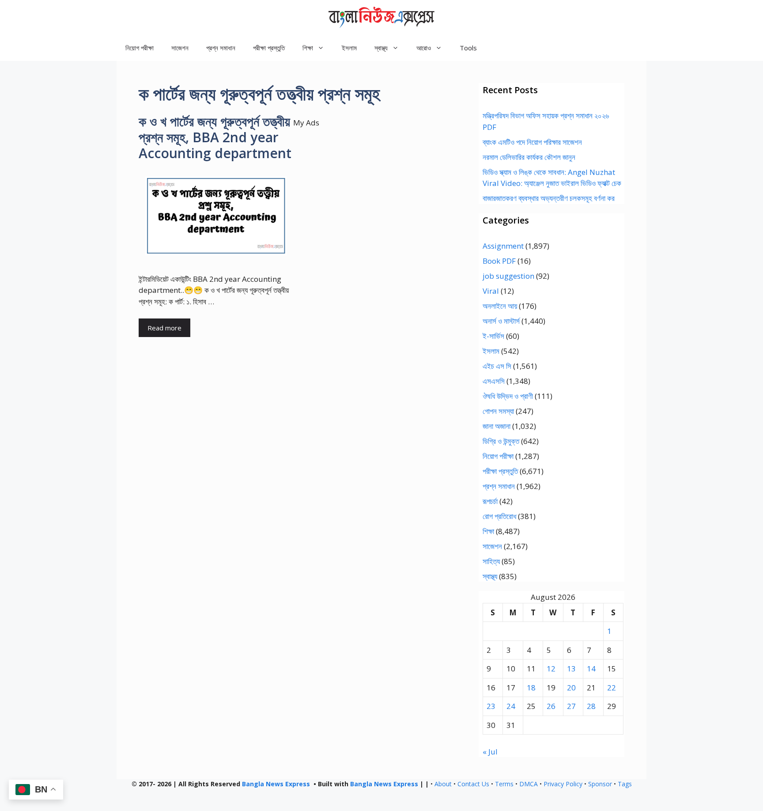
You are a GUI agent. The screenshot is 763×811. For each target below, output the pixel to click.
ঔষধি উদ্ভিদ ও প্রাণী (508, 396)
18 (531, 687)
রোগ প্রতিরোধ (499, 516)
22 (611, 687)
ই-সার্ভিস (493, 336)
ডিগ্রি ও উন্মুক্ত (501, 441)
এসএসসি (494, 381)
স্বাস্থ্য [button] (381, 47)
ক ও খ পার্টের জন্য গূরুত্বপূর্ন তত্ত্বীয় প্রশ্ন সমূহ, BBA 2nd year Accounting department (215, 137)
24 (510, 706)
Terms (504, 784)
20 (571, 687)
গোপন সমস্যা (498, 411)
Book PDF (499, 261)
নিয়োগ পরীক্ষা (139, 47)
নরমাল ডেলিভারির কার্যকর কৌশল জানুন (529, 157)
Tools (468, 47)
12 (551, 668)
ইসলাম (349, 47)
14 (591, 668)
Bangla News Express (276, 784)
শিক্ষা (488, 531)
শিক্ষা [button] (307, 47)
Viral (491, 291)
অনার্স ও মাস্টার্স (501, 321)
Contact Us (473, 784)
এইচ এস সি (497, 366)
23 (491, 706)
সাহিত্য (491, 561)
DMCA (528, 784)
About (443, 784)
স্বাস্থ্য (490, 576)
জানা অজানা (496, 426)
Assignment (503, 246)
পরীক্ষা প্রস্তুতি (269, 47)
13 (571, 668)
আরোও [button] (423, 47)
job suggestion (508, 276)
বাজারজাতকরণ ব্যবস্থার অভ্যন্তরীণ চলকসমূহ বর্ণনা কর (549, 198)
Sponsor (600, 784)
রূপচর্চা (490, 501)
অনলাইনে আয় (500, 306)
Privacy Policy (563, 784)
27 (571, 706)
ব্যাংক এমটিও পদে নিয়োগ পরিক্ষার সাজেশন (532, 142)
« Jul (490, 752)
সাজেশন (180, 47)
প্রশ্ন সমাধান (220, 47)
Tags (625, 784)
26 (551, 706)
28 (591, 706)
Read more (164, 327)
